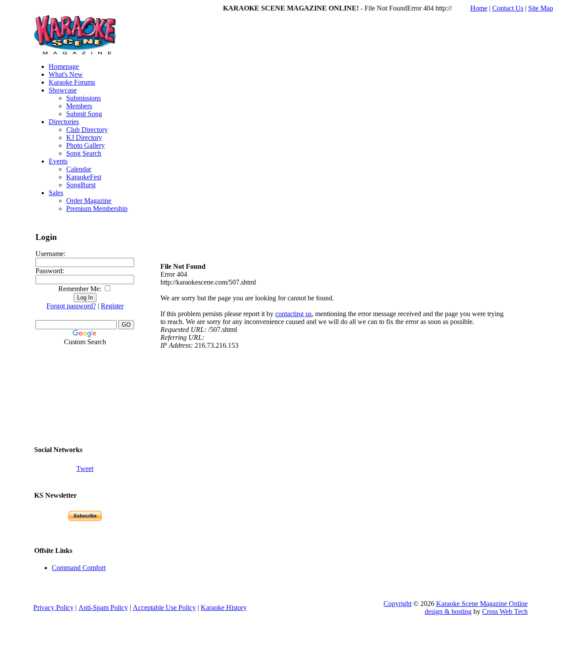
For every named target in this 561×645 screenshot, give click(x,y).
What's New (66, 74)
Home (478, 8)
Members (79, 106)
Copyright (397, 603)
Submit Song (84, 114)
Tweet (84, 468)
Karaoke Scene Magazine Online (482, 603)
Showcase (63, 90)
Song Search (83, 153)
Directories (64, 121)
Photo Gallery (85, 145)
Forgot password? (71, 306)
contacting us (293, 313)
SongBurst (81, 185)
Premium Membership (97, 208)
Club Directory (87, 129)
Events (58, 161)
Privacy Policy (53, 607)
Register (112, 306)
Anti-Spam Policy (103, 607)
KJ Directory (84, 137)
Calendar (78, 169)
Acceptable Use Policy (164, 607)
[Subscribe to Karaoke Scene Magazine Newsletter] (85, 516)
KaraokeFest (83, 177)
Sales (56, 192)
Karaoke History (224, 607)
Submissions (83, 98)
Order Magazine (88, 200)
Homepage (64, 66)
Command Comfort (79, 567)
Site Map (540, 8)
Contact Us (507, 8)
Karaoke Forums (72, 82)
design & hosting (448, 611)
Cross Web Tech (505, 611)
